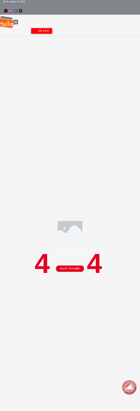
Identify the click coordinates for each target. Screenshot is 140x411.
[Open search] (82, 32)
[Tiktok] (20, 11)
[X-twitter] (6, 11)
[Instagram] (11, 11)
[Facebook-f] (15, 11)
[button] (16, 22)
